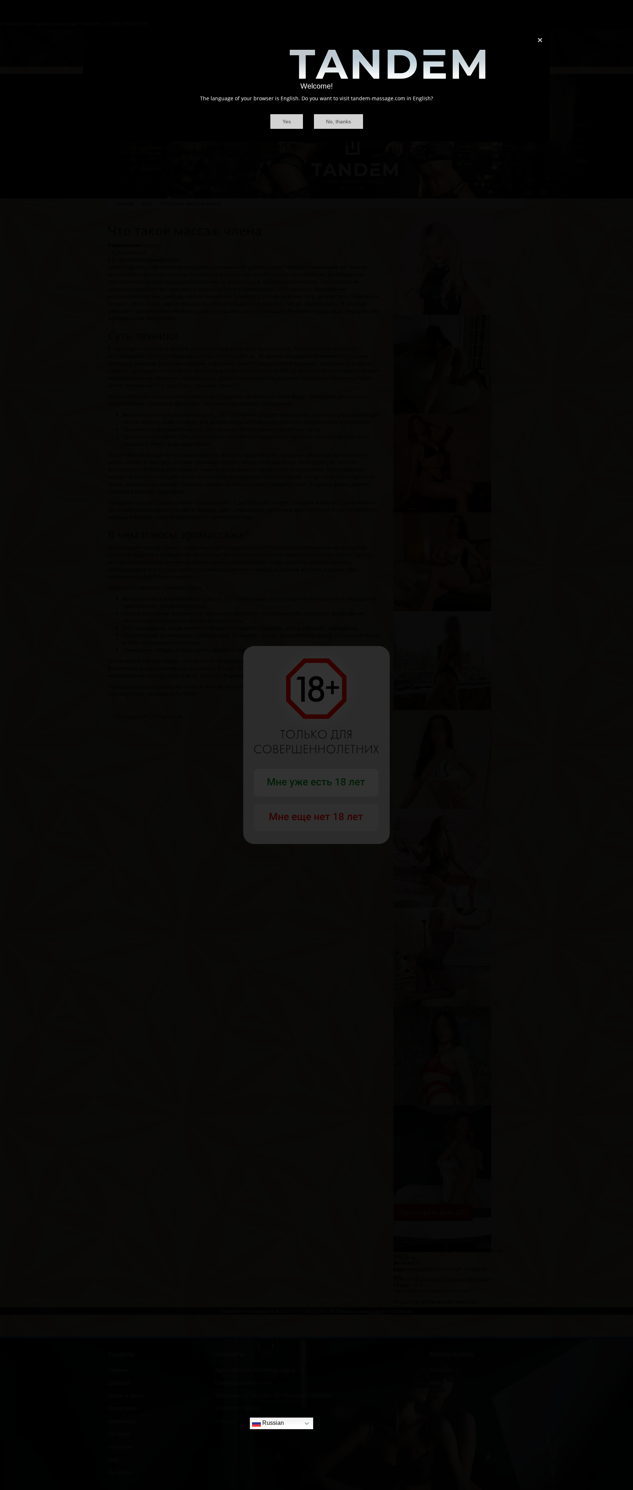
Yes (286, 121)
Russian (272, 1423)
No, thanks (338, 121)
